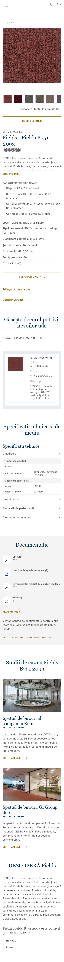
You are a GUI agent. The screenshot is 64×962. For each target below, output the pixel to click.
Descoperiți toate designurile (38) (40, 109)
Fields (10, 22)
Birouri (10, 947)
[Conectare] (50, 5)
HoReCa (11, 940)
